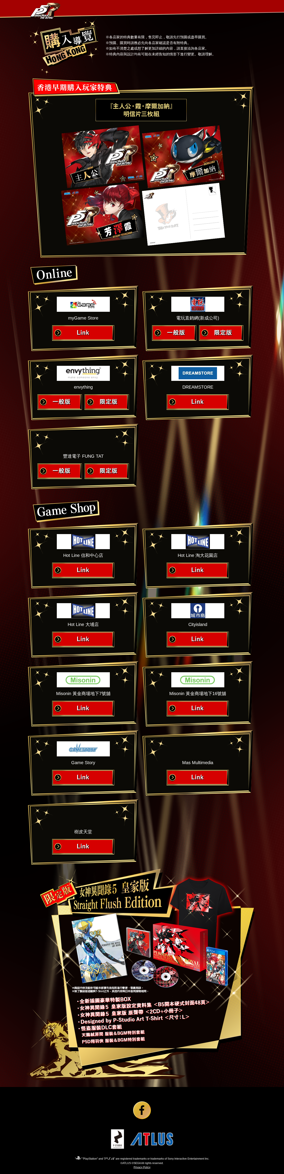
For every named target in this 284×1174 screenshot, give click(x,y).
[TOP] (45, 10)
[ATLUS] (151, 1139)
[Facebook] (142, 1110)
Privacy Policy (142, 1167)
